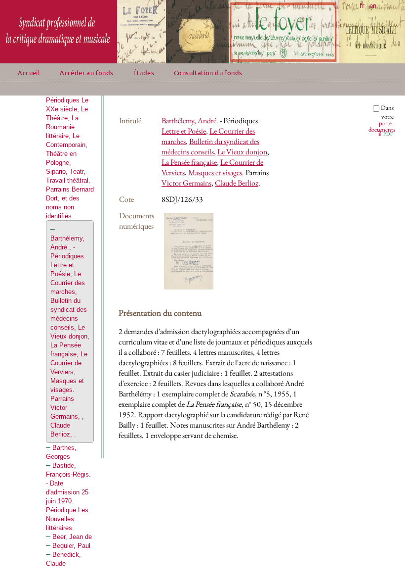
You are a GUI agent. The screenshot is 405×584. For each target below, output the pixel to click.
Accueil (29, 72)
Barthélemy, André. (190, 120)
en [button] (372, 5)
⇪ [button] (384, 133)
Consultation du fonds (208, 72)
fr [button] (362, 5)
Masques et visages (215, 172)
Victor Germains (186, 183)
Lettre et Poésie (184, 131)
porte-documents (381, 126)
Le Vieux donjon (242, 151)
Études (143, 72)
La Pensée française (189, 162)
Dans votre (381, 118)
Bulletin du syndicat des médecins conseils (210, 146)
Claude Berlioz (236, 183)
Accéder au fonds (86, 72)
